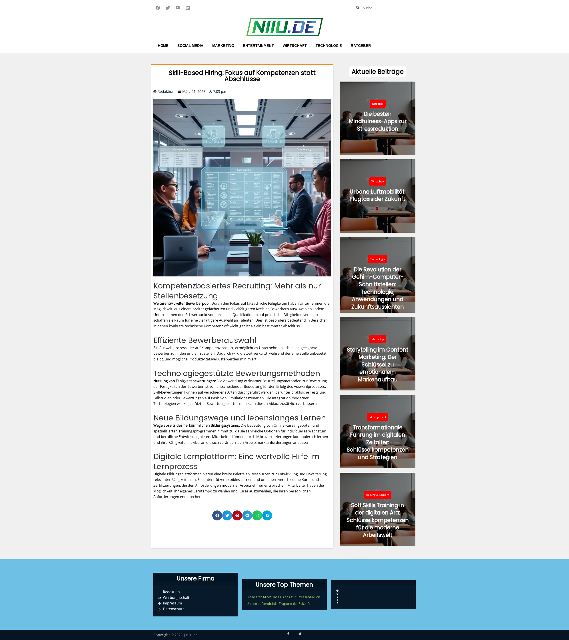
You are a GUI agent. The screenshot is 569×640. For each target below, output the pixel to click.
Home (163, 46)
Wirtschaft (295, 46)
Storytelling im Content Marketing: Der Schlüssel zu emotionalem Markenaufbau (377, 364)
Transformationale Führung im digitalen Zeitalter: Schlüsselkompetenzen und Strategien (378, 442)
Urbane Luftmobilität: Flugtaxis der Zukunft (378, 195)
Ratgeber (361, 46)
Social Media (190, 46)
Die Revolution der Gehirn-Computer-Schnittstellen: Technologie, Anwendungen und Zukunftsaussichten (377, 288)
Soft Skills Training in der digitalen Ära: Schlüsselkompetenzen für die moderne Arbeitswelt (378, 520)
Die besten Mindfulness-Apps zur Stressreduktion (378, 121)
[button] (242, 76)
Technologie (329, 46)
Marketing (223, 46)
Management (377, 417)
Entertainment (258, 46)
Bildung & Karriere (377, 495)
